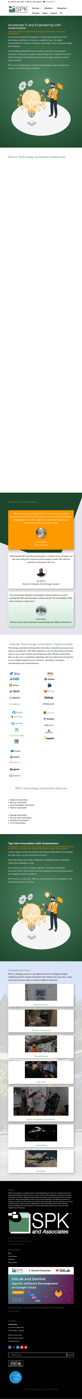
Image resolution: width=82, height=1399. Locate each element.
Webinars (11, 1259)
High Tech (41, 1082)
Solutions (48, 8)
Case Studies (12, 1256)
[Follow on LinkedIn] (17, 1347)
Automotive (41, 1145)
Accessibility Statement (16, 1244)
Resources (61, 8)
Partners (36, 13)
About (45, 13)
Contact (54, 13)
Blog (9, 1253)
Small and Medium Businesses (41, 1119)
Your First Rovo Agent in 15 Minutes (26, 423)
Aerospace (41, 1171)
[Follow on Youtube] (25, 1347)
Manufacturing (41, 1056)
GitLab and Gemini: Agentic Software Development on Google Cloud (38, 208)
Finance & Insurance (41, 1030)
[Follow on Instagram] (21, 1347)
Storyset (26, 1238)
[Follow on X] (13, 1347)
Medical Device (41, 1005)
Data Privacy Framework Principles (19, 1241)
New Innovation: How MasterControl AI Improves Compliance (38, 370)
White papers (12, 1262)
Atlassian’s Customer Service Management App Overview (36, 476)
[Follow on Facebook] (9, 1347)
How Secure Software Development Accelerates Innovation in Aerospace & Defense (38, 263)
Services (35, 8)
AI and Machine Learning (32, 871)
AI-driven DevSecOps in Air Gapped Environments (33, 317)
